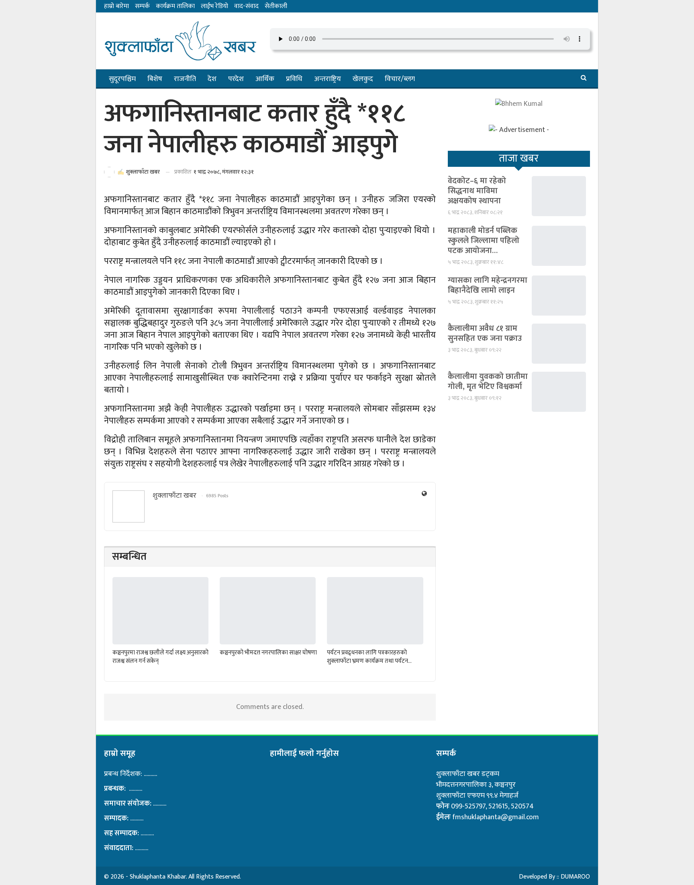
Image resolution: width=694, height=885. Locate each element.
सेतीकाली (276, 6)
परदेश (236, 79)
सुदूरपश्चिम (122, 79)
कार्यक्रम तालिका (175, 6)
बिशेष (154, 79)
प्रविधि (294, 79)
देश (212, 79)
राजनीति (185, 79)
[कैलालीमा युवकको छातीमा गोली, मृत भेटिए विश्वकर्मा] (559, 392)
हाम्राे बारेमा (116, 6)
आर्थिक (264, 79)
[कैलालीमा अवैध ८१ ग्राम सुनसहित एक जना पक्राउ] (559, 344)
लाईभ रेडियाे (214, 6)
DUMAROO (575, 876)
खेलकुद (363, 79)
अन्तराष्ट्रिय (327, 79)
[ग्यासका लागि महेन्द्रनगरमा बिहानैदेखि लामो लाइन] (559, 295)
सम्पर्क (142, 6)
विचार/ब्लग (400, 79)
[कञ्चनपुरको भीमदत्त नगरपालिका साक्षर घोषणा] (268, 610)
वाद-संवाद (246, 6)
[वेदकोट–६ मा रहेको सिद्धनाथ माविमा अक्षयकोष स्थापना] (559, 196)
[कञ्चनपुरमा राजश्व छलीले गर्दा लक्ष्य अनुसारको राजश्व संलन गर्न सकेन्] (160, 610)
